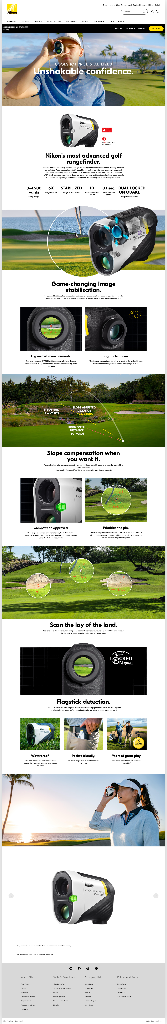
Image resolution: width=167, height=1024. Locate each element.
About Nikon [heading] (28, 977)
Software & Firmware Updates (62, 988)
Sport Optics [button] (54, 21)
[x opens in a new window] (96, 968)
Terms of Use (121, 992)
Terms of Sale (121, 988)
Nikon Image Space (59, 996)
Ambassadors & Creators (28, 1005)
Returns (87, 992)
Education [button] (99, 21)
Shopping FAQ (89, 988)
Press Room (25, 984)
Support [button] (122, 21)
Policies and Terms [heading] (127, 977)
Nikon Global (18, 1021)
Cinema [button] (38, 21)
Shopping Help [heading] (93, 977)
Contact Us (24, 1009)
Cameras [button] (11, 21)
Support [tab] (141, 28)
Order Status (89, 984)
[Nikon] (13, 7)
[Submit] (144, 11)
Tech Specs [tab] (130, 28)
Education (56, 1005)
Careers (23, 988)
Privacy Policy (121, 984)
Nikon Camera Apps (59, 984)
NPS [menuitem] (112, 21)
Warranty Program (90, 1001)
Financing (88, 996)
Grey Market (89, 1005)
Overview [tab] (119, 28)
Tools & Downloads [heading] (64, 977)
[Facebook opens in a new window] (79, 968)
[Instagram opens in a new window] (88, 968)
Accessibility (24, 992)
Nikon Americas (8, 1021)
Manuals (55, 992)
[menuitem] (14, 21)
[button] (11, 895)
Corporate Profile (26, 1001)
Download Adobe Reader (60, 1001)
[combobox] (134, 12)
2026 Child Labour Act (124, 996)
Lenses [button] (25, 21)
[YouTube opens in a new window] (70, 968)
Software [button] (71, 21)
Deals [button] (85, 21)
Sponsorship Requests (28, 996)
